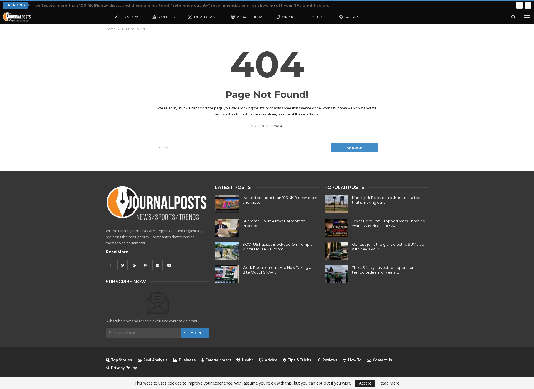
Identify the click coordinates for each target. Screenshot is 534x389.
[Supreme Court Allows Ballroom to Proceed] (227, 228)
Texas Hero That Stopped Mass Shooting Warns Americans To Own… (388, 223)
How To (355, 360)
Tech (321, 17)
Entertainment (218, 360)
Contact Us (382, 360)
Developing (206, 17)
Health (248, 360)
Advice (271, 360)
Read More (117, 251)
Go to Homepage (268, 125)
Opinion (290, 17)
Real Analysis (155, 360)
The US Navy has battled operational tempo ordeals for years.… (384, 269)
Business (187, 360)
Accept (365, 383)
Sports (352, 17)
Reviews (329, 360)
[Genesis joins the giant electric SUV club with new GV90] (336, 251)
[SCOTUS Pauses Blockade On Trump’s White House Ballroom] (227, 251)
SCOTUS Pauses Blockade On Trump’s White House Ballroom (277, 246)
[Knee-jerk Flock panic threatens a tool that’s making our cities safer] (336, 204)
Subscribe (195, 333)
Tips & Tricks (299, 360)
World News (250, 17)
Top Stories (121, 360)
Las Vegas (129, 17)
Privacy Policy (124, 368)
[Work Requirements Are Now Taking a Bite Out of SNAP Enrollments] (227, 274)
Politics (166, 17)
